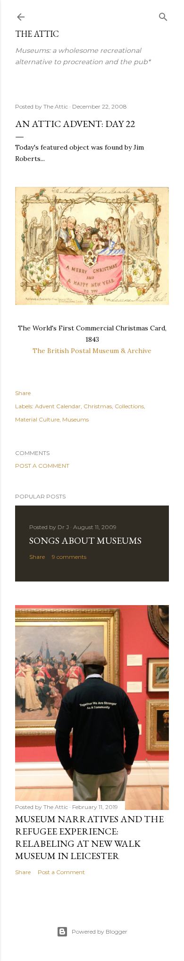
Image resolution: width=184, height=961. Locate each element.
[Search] (163, 15)
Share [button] (23, 392)
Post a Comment (42, 465)
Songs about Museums (85, 540)
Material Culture (37, 419)
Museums (75, 419)
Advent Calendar (58, 406)
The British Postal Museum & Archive (92, 350)
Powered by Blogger (99, 931)
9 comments (69, 556)
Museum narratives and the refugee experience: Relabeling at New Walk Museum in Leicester (89, 837)
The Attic (37, 33)
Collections (129, 406)
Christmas (98, 406)
